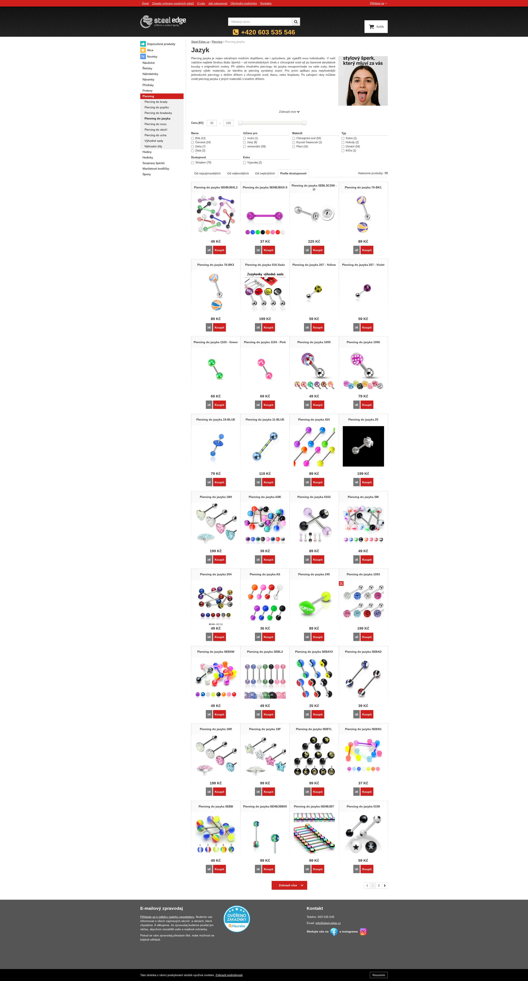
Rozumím (378, 975)
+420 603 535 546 (268, 32)
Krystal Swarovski (308, 142)
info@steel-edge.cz (328, 923)
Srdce (351, 138)
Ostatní (352, 146)
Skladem (202, 162)
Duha (200, 146)
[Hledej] (296, 22)
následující (385, 885)
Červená (202, 142)
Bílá (200, 138)
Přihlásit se (377, 3)
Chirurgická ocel (308, 138)
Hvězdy (352, 142)
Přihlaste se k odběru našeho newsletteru (167, 916)
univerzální (256, 146)
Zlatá (199, 150)
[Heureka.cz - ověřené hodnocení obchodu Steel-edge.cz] (236, 918)
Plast (301, 146)
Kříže (350, 150)
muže (252, 138)
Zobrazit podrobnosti (229, 975)
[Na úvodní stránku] (163, 21)
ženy (251, 142)
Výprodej (254, 162)
